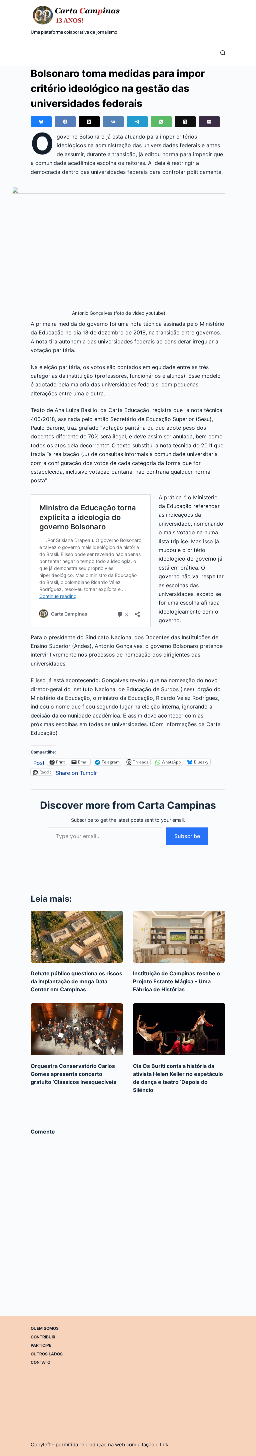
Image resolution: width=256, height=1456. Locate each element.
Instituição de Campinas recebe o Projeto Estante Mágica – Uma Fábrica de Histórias (176, 981)
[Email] (209, 121)
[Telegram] (137, 121)
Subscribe (187, 836)
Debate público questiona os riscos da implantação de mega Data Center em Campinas (76, 981)
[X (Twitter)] (89, 121)
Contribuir (43, 1336)
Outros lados (47, 1353)
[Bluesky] (41, 121)
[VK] (113, 121)
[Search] (222, 52)
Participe (41, 1345)
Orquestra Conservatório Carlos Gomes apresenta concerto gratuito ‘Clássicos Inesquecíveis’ (74, 1074)
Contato (40, 1362)
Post (39, 761)
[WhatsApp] (161, 121)
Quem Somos (45, 1328)
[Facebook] (65, 121)
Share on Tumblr (76, 771)
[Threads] (185, 121)
